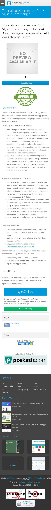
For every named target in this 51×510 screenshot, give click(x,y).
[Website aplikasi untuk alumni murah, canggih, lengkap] (7, 427)
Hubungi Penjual (25, 83)
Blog (35, 383)
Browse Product (8, 386)
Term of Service (39, 389)
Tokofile (20, 3)
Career (36, 386)
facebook (29, 482)
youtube (22, 482)
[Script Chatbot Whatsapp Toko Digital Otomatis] (13, 447)
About (20, 383)
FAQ (3, 389)
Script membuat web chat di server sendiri (28, 403)
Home (4, 383)
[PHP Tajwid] (13, 463)
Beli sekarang (26, 308)
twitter (38, 482)
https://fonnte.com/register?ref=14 (20, 247)
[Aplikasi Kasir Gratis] (25, 360)
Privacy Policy (23, 389)
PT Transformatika (35, 478)
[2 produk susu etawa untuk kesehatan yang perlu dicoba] (7, 417)
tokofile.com (11, 478)
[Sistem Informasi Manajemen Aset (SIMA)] (38, 447)
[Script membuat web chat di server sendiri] (7, 406)
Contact (5, 393)
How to (20, 386)
